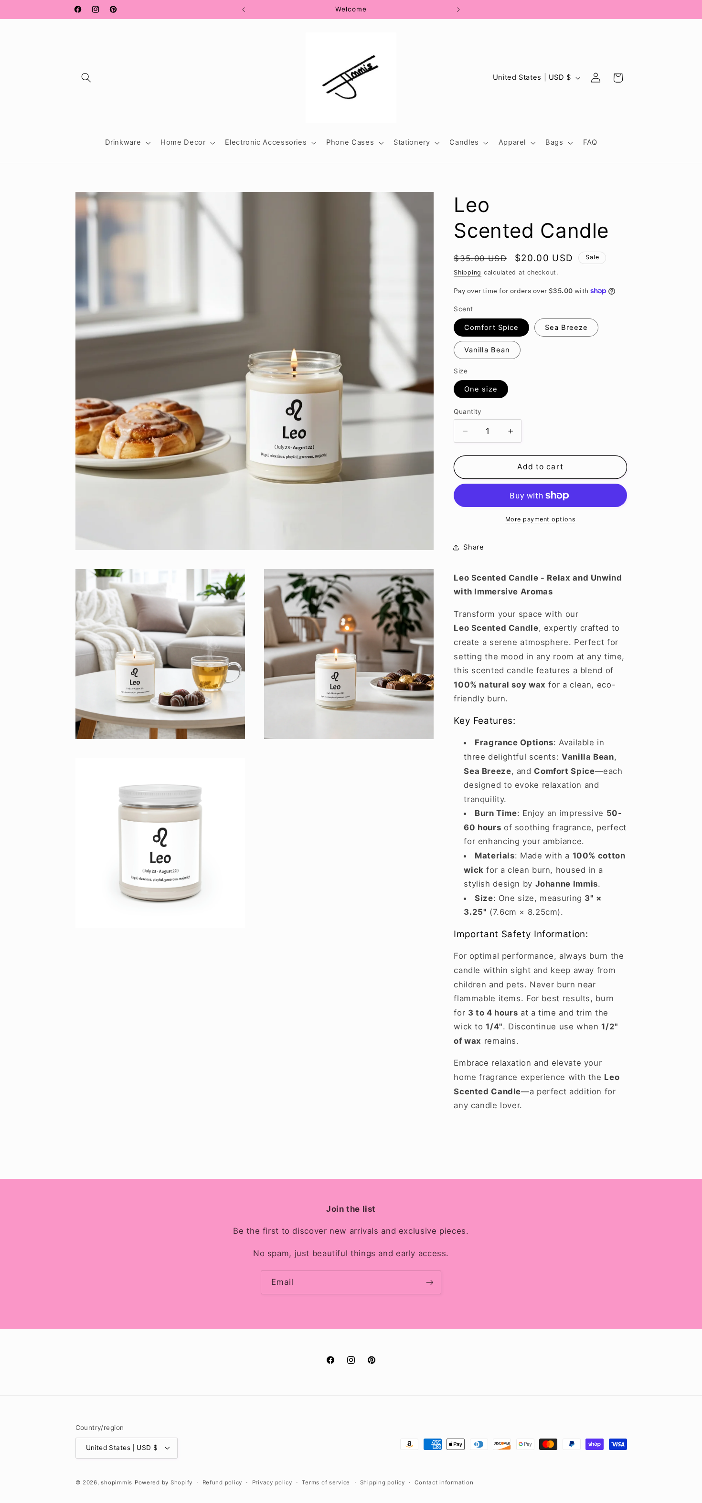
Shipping (467, 272)
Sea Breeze (566, 327)
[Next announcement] (458, 9)
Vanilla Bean (487, 350)
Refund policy (222, 1482)
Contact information (444, 1482)
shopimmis (116, 1482)
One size (480, 389)
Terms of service (326, 1482)
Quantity (467, 411)
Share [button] (473, 547)
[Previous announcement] (243, 9)
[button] (86, 78)
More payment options (540, 519)
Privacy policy (272, 1482)
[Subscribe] (430, 1282)
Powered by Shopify (163, 1482)
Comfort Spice (491, 327)
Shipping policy (382, 1482)
